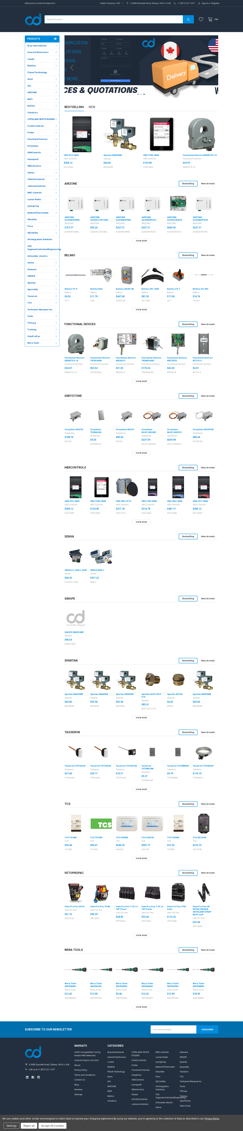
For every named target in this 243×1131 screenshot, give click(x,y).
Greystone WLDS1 (125, 429)
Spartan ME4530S (125, 694)
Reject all (29, 1126)
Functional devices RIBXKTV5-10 (200, 155)
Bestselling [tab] (74, 107)
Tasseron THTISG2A (75, 766)
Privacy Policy (80, 1070)
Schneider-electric (37, 256)
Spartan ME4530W (202, 694)
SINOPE (31, 276)
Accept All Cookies (52, 1126)
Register (215, 3)
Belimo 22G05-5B (125, 289)
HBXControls (34, 152)
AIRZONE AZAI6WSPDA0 (200, 218)
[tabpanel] (141, 67)
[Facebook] (32, 1077)
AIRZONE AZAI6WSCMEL (72, 218)
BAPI (30, 99)
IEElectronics (34, 166)
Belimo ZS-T (173, 289)
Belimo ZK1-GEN (150, 289)
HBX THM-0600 (151, 155)
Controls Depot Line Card (86, 1060)
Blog (76, 1084)
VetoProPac (33, 336)
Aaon (30, 79)
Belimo (31, 106)
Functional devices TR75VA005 (100, 359)
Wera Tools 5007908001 (198, 984)
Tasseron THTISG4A (100, 766)
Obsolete (32, 219)
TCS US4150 (148, 837)
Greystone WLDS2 (74, 429)
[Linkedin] (27, 1077)
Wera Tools (33, 343)
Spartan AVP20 (174, 694)
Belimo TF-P (71, 289)
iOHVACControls (36, 179)
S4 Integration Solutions (39, 239)
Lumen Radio (34, 199)
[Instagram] (38, 1077)
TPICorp (31, 323)
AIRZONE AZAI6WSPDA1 (149, 218)
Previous (72, 68)
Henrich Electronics (37, 52)
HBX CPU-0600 (200, 501)
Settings (11, 1126)
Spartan (31, 283)
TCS (29, 303)
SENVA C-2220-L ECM (76, 570)
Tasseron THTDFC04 (126, 766)
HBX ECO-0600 (71, 155)
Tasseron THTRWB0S (178, 766)
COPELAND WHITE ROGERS (41, 119)
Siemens (32, 269)
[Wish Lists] (201, 19)
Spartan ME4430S (99, 694)
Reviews (78, 1089)
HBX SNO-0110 (123, 501)
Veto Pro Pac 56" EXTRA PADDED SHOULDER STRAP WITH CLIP (202, 910)
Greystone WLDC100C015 (174, 430)
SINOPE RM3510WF (74, 632)
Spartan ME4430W (112, 155)
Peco (30, 226)
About (77, 1065)
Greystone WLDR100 (203, 429)
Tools (30, 316)
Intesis (30, 172)
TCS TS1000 (71, 837)
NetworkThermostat (37, 213)
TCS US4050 (122, 837)
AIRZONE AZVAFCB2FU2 (174, 218)
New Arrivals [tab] (208, 183)
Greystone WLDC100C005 (149, 430)
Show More (141, 241)
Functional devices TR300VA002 (151, 359)
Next (210, 68)
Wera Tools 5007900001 (70, 984)
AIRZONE (32, 92)
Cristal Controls (35, 126)
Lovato (30, 59)
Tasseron (32, 296)
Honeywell (33, 159)
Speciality (32, 289)
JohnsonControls (36, 186)
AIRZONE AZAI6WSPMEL (123, 218)
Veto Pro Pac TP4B (100, 906)
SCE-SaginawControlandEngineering (43, 248)
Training (31, 329)
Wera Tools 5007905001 (121, 984)
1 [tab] (138, 94)
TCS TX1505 (96, 837)
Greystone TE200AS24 (95, 430)
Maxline (31, 65)
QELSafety (32, 233)
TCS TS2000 (173, 837)
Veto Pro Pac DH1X (74, 906)
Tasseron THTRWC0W (147, 767)
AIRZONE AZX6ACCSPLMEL (99, 218)
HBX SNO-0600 (174, 501)
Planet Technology (37, 72)
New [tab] (92, 107)
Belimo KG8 (96, 289)
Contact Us (79, 1079)
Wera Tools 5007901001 (96, 984)
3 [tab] (144, 94)
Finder (30, 132)
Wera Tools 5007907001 (173, 984)
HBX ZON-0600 (149, 501)
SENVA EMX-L (97, 570)
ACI (29, 86)
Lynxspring (33, 206)
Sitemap (78, 1094)
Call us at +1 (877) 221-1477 (42, 1069)
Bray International (36, 45)
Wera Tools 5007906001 (147, 984)
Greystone (32, 146)
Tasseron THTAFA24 (203, 766)
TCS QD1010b (199, 837)
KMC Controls (34, 192)
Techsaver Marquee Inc (39, 309)
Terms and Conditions (84, 1075)
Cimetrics (32, 112)
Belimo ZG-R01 (200, 289)
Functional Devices (37, 139)
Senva (30, 262)
